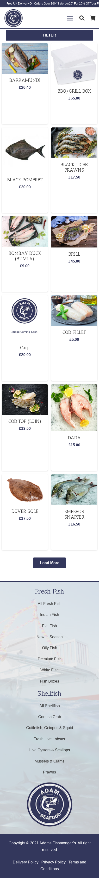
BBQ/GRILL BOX (74, 91)
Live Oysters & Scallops (49, 750)
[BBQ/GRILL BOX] (74, 63)
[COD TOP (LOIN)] (25, 399)
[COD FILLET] (74, 310)
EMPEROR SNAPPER (74, 514)
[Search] (81, 18)
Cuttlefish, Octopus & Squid (49, 728)
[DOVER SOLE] (25, 489)
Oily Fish (49, 648)
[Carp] (25, 318)
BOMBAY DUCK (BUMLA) (25, 256)
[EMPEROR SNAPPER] (74, 489)
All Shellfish (49, 706)
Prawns (49, 772)
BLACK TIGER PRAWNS (74, 167)
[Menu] (70, 18)
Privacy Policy (53, 862)
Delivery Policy (25, 862)
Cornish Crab (49, 717)
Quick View (25, 99)
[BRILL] (74, 231)
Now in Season (50, 637)
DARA (74, 438)
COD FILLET (74, 332)
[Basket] (93, 18)
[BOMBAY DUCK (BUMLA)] (25, 231)
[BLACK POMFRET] (25, 150)
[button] (25, 108)
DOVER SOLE (25, 511)
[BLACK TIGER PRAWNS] (74, 142)
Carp (25, 347)
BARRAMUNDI (24, 80)
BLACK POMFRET (25, 180)
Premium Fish (50, 659)
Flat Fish (49, 626)
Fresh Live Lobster (49, 739)
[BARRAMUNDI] (25, 58)
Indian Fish (49, 615)
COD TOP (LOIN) (24, 421)
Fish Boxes (49, 681)
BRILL (74, 254)
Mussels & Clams (49, 761)
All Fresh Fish (50, 604)
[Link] (13, 18)
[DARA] (74, 407)
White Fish (49, 670)
